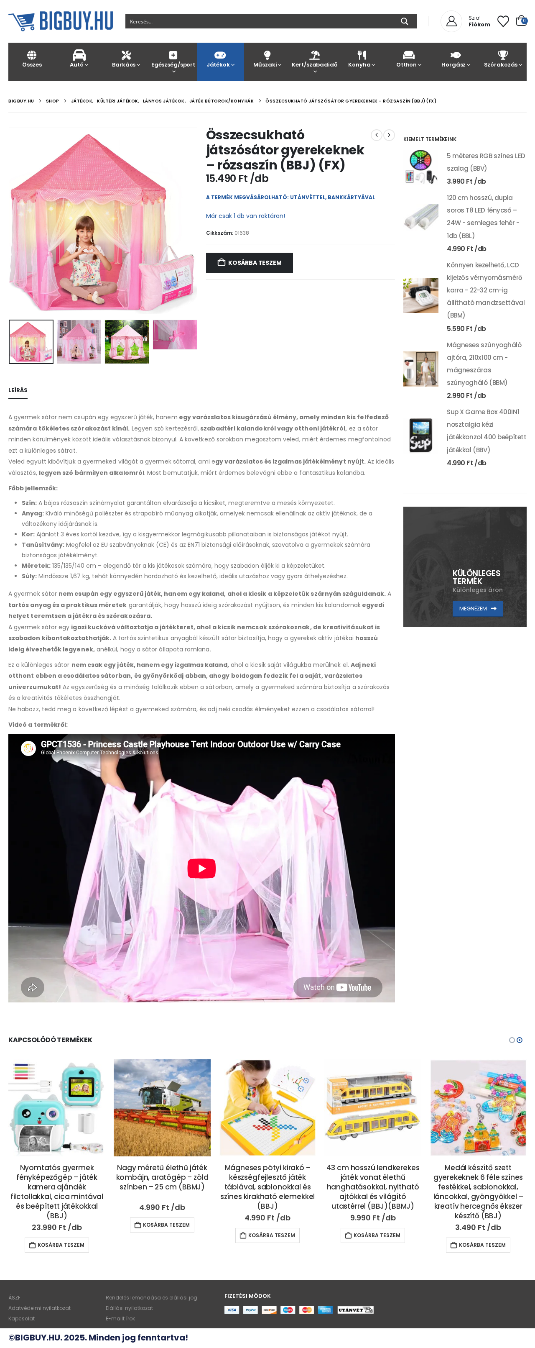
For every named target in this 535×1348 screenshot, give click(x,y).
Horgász (453, 65)
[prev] (376, 135)
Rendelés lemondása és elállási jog (151, 1297)
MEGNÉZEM (473, 608)
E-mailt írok (120, 1318)
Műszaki (265, 65)
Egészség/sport (173, 65)
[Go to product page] (420, 167)
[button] (10, 221)
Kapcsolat (21, 1318)
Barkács (123, 65)
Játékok (218, 65)
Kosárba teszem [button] (61, 1224)
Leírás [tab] (18, 390)
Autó (76, 65)
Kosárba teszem (254, 263)
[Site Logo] (60, 21)
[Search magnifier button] (404, 21)
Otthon (406, 65)
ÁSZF (14, 1297)
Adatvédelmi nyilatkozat (39, 1308)
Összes (31, 65)
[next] (389, 135)
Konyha (359, 65)
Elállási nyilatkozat (129, 1308)
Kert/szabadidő (314, 65)
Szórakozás (501, 65)
